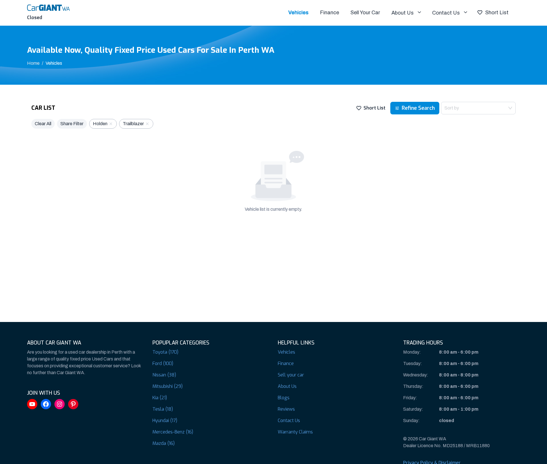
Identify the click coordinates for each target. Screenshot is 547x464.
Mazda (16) (163, 443)
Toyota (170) (165, 352)
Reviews (286, 409)
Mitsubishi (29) (167, 386)
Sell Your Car (365, 12)
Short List (497, 12)
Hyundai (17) (164, 421)
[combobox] (478, 108)
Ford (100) (162, 363)
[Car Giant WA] (48, 7)
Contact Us (446, 13)
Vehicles (298, 12)
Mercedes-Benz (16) (172, 432)
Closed (34, 18)
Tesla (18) (162, 409)
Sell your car (291, 375)
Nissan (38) (164, 375)
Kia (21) (159, 398)
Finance (329, 12)
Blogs (283, 398)
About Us (402, 13)
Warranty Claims (295, 432)
